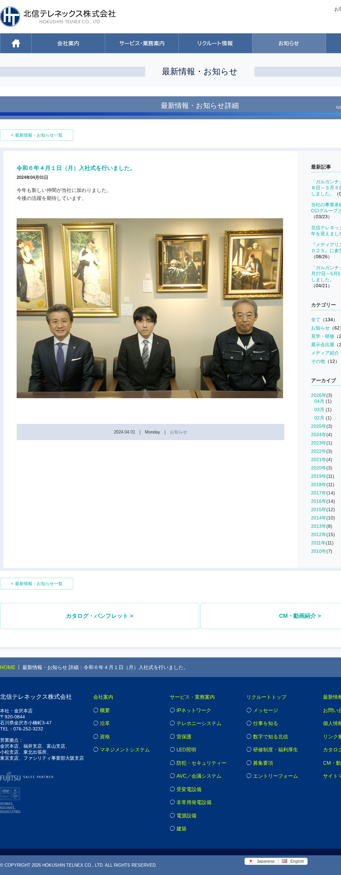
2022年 (318, 451)
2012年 (318, 534)
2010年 (318, 551)
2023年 (318, 442)
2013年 (318, 526)
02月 (319, 418)
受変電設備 (188, 789)
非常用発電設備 (193, 802)
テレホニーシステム (198, 723)
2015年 (318, 509)
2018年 (318, 484)
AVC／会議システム (198, 776)
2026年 (318, 395)
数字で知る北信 (270, 736)
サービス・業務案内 (192, 697)
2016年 (318, 501)
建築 (181, 828)
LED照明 (186, 749)
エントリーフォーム (275, 776)
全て (324, 319)
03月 (319, 409)
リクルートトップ (266, 697)
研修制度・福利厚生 (275, 749)
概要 (105, 710)
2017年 (318, 492)
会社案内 (103, 697)
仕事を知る (265, 723)
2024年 (318, 434)
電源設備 (186, 815)
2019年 (318, 476)
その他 (325, 361)
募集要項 (263, 763)
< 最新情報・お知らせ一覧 (37, 135)
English (297, 861)
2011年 (318, 542)
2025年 (318, 426)
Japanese (266, 861)
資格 (105, 736)
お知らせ (178, 432)
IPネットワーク (193, 710)
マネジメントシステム (125, 749)
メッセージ (265, 710)
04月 (319, 401)
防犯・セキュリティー (201, 763)
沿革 (105, 723)
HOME (7, 667)
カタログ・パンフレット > (99, 616)
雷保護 (183, 736)
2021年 (318, 459)
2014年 (318, 517)
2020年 (318, 467)
